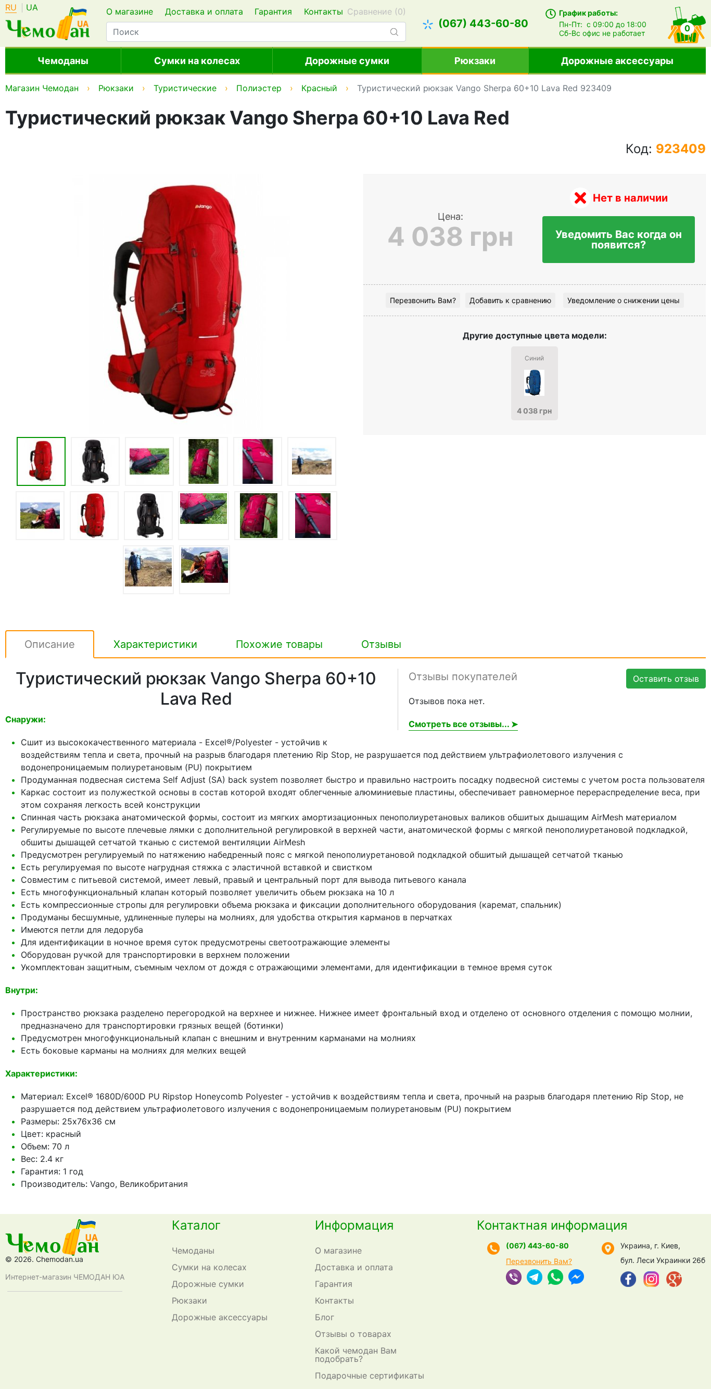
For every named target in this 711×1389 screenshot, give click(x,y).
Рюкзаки (475, 60)
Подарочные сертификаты (369, 1375)
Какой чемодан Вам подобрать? (356, 1354)
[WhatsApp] (555, 1278)
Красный (319, 88)
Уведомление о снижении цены (623, 300)
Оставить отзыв (666, 678)
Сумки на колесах (197, 60)
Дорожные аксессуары (617, 60)
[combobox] (255, 32)
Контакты (323, 11)
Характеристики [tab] (155, 644)
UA (32, 7)
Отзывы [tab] (381, 644)
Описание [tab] (49, 644)
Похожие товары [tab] (279, 644)
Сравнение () (376, 11)
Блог (324, 1317)
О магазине (129, 11)
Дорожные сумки (347, 60)
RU (11, 7)
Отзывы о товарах (353, 1334)
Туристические (185, 88)
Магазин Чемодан (42, 88)
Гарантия (273, 11)
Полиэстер (259, 88)
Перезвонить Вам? (423, 300)
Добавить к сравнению (510, 300)
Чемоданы (62, 60)
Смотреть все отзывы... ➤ (463, 724)
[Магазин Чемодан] (47, 22)
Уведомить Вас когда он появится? (618, 239)
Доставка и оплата (204, 11)
